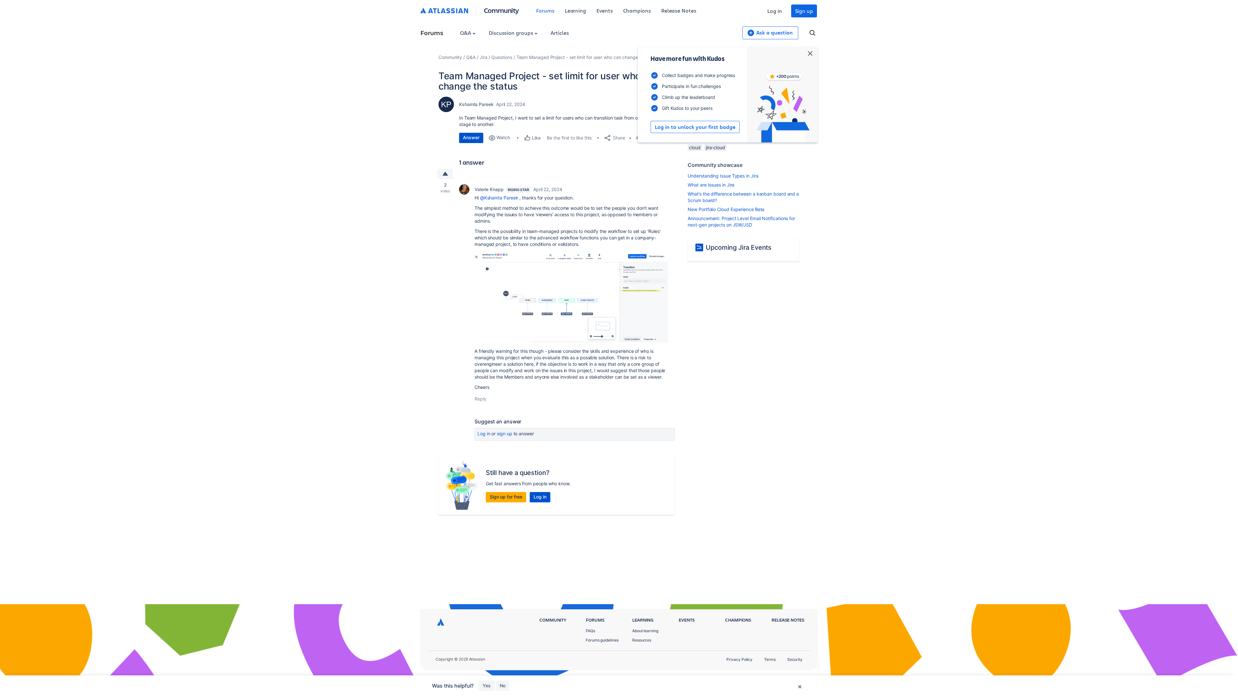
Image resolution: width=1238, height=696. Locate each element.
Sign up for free (506, 496)
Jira (483, 57)
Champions (637, 10)
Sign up (804, 10)
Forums (545, 10)
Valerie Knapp (489, 189)
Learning (575, 10)
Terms (770, 659)
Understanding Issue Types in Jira (723, 176)
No (503, 685)
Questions (501, 57)
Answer (471, 137)
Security (794, 659)
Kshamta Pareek (476, 104)
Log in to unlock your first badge (695, 126)
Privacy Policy (739, 659)
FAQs (590, 630)
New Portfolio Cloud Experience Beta (726, 209)
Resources (641, 640)
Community (501, 10)
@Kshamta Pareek (499, 197)
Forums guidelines (602, 640)
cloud (695, 147)
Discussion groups (512, 32)
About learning (645, 630)
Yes (487, 685)
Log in (774, 10)
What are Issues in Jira (711, 185)
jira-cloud (715, 147)
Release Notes (678, 10)
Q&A (466, 32)
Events (604, 10)
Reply (480, 398)
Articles (560, 32)
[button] (571, 297)
